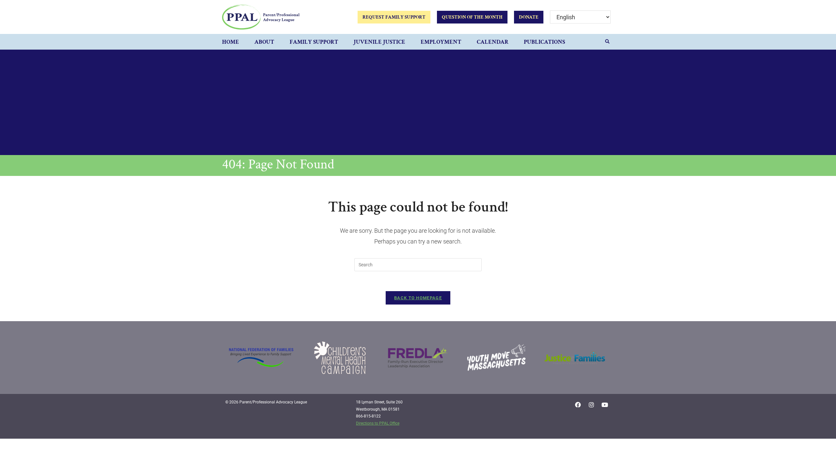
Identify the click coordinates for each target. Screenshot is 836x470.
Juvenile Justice (379, 42)
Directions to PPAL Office (377, 423)
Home (230, 42)
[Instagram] (591, 405)
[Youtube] (605, 405)
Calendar (492, 42)
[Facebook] (578, 405)
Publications (544, 42)
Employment (441, 42)
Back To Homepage (418, 297)
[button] (607, 42)
